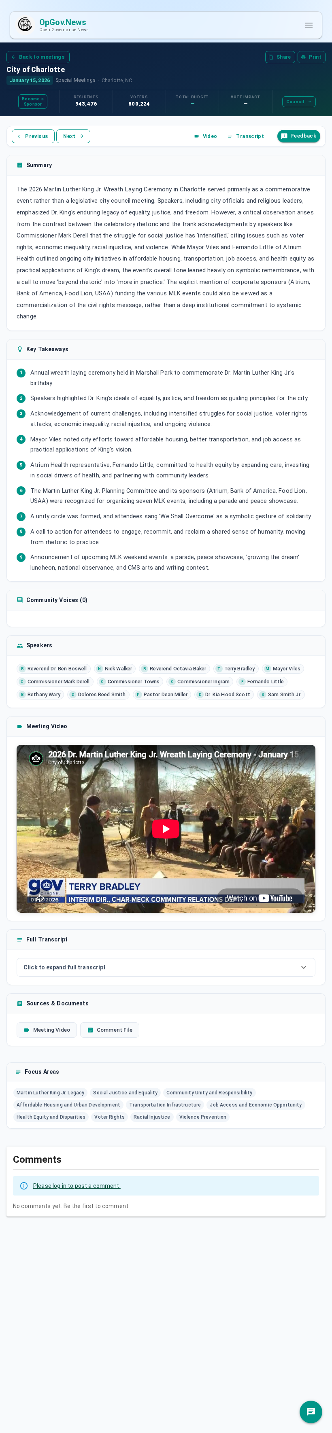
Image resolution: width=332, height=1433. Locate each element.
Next (69, 136)
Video (210, 136)
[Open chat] (311, 1412)
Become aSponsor (33, 101)
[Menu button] (309, 25)
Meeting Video (51, 1030)
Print (315, 57)
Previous (36, 136)
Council (295, 101)
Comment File (114, 1030)
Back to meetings (41, 57)
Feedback (303, 136)
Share (284, 57)
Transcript (250, 136)
